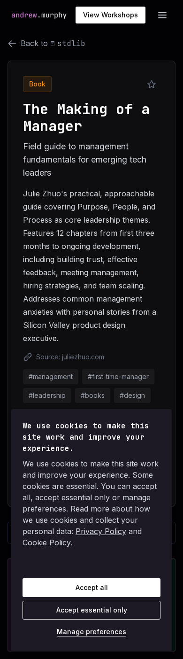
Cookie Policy (46, 542)
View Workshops (110, 15)
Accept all (92, 587)
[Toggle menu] (162, 15)
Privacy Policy (101, 531)
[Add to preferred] (151, 84)
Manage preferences (91, 632)
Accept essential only (91, 610)
